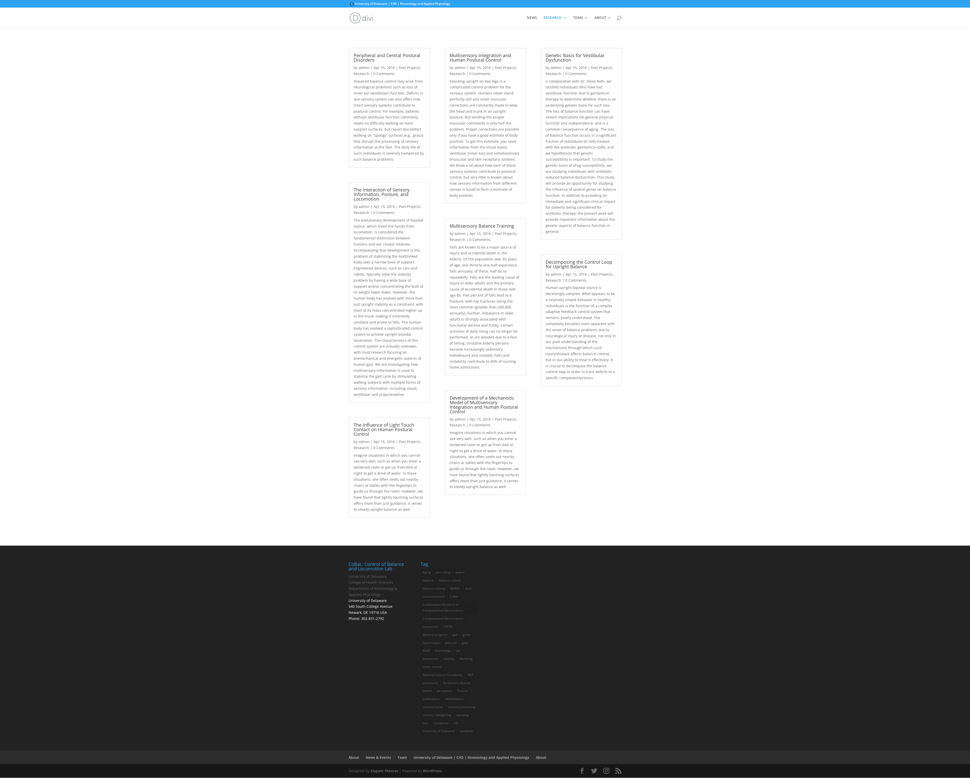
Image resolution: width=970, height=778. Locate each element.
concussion (430, 626)
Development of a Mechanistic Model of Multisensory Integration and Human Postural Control (484, 405)
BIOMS (455, 588)
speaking (462, 715)
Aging (427, 572)
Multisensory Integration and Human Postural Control (480, 57)
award (459, 572)
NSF (470, 675)
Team (402, 757)
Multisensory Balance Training (482, 226)
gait (455, 635)
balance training (434, 588)
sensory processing (461, 707)
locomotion (430, 659)
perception (444, 691)
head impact (431, 643)
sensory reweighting (437, 715)
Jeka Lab (451, 643)
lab (458, 650)
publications (431, 699)
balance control (449, 580)
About (354, 757)
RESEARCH (553, 18)
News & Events (378, 757)
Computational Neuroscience (443, 618)
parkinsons (430, 683)
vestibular (467, 731)
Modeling (466, 659)
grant (466, 635)
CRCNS (448, 626)
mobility (448, 659)
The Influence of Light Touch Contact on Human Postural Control (384, 429)
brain (468, 588)
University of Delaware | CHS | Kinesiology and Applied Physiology (402, 4)
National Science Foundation (443, 675)
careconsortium (434, 596)
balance (428, 580)
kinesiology (443, 650)
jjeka (465, 643)
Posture (462, 691)
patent (427, 691)
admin (364, 67)
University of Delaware (352, 5)
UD (456, 723)
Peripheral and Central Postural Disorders (387, 57)
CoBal (454, 596)
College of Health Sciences (371, 582)
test (425, 723)
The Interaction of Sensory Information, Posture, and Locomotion (381, 194)
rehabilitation (454, 699)
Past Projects (409, 67)
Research (361, 73)
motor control (432, 667)
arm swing (443, 572)
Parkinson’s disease (457, 683)
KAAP (426, 650)
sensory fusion (433, 707)
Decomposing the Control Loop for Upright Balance (579, 264)
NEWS (532, 18)
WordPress (432, 770)
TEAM (578, 18)
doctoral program (435, 635)
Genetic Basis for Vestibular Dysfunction (575, 57)
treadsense (441, 723)
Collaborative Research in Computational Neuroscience (443, 607)
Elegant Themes (384, 770)
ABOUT (600, 18)
